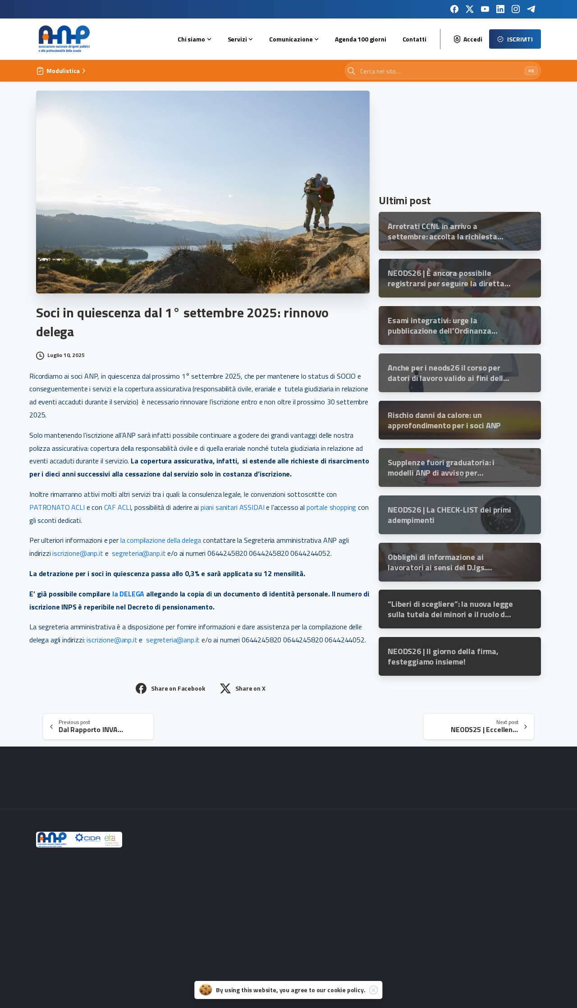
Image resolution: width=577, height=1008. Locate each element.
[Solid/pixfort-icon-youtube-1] (440, 779)
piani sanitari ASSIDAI (232, 507)
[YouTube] (485, 9)
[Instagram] (515, 9)
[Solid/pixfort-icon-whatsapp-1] (526, 779)
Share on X (250, 688)
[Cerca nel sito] (351, 71)
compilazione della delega (164, 540)
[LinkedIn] (500, 9)
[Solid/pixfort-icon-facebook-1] (353, 779)
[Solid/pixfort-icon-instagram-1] (382, 779)
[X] (469, 9)
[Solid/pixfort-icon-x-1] (411, 779)
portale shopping (331, 507)
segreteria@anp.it (138, 553)
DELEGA (132, 593)
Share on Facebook (178, 688)
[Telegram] (531, 9)
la (122, 540)
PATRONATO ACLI (57, 507)
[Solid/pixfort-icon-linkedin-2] (468, 779)
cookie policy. (346, 989)
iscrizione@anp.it (77, 553)
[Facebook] (454, 9)
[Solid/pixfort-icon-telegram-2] (497, 779)
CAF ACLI (117, 507)
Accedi (472, 39)
